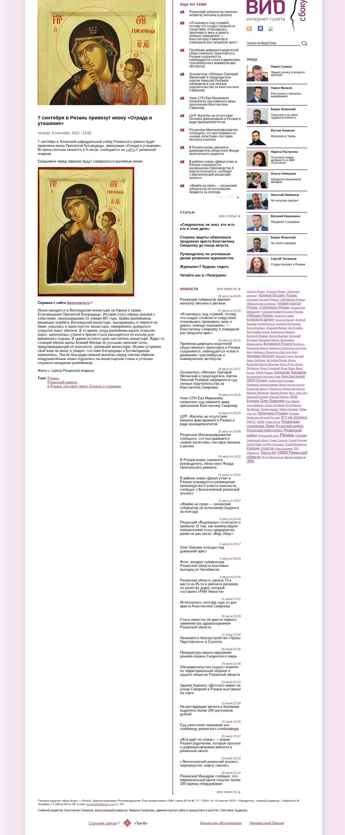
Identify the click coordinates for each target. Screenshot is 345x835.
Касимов (298, 372)
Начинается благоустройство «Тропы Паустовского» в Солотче (210, 640)
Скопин (253, 448)
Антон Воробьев (256, 328)
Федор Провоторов (272, 457)
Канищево (282, 372)
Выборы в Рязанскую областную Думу (276, 352)
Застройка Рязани (277, 360)
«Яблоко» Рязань (260, 315)
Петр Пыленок (293, 405)
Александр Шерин (260, 319)
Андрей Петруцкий (288, 323)
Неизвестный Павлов (267, 823)
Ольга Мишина (255, 405)
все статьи (228, 216)
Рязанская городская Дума (273, 423)
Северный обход (257, 440)
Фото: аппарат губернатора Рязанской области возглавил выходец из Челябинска (204, 565)
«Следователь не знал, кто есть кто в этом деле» (207, 227)
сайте (132, 150)
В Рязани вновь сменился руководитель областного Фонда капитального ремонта (214, 151)
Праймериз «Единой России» (263, 417)
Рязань (53, 378)
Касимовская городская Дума (263, 376)
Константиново (293, 376)
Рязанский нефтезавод (264, 430)
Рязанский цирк (268, 435)
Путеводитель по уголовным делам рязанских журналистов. (207, 256)
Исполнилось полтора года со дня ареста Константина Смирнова (208, 604)
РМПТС (251, 421)
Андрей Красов (266, 324)
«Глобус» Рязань (276, 291)
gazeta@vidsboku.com (102, 804)
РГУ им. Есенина (294, 417)
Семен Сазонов (279, 440)
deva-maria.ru (80, 303)
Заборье (259, 360)
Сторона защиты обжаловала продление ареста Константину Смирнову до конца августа (207, 241)
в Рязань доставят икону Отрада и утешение (84, 386)
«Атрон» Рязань (256, 291)
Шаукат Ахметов (295, 457)
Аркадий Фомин (276, 327)
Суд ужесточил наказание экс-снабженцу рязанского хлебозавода (209, 727)
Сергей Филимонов (296, 444)
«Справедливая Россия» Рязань (282, 311)
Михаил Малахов (258, 392)
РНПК (260, 421)
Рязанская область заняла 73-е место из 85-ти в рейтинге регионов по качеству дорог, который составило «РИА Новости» (209, 586)
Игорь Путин (287, 364)
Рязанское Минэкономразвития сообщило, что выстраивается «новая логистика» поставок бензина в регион (213, 134)
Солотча (267, 448)
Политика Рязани (272, 413)
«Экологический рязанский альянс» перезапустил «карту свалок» (209, 763)
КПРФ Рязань (264, 372)
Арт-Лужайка (295, 328)
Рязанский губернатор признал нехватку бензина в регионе (213, 13)
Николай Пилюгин (279, 397)
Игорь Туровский (270, 368)
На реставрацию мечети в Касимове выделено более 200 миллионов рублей (209, 710)
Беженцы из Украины (283, 332)
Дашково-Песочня (260, 356)
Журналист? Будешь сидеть (204, 267)
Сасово (301, 435)
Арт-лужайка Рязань (258, 332)
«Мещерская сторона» (261, 303)
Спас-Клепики (283, 448)
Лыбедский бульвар (281, 380)
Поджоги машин (269, 409)
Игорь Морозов (269, 364)
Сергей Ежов (254, 444)
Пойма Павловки (288, 409)
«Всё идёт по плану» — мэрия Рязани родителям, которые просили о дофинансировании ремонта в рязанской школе (210, 745)
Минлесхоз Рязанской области (287, 388)
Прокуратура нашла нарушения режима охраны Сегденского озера (208, 654)
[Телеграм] (271, 30)
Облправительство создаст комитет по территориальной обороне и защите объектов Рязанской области (210, 671)
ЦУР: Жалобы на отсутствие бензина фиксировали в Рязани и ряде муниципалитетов (215, 119)
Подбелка (253, 409)
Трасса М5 (268, 453)
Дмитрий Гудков (284, 356)
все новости (227, 289)
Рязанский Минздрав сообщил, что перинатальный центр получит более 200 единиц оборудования (210, 780)
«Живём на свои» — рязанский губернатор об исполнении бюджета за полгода (213, 189)
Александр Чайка (284, 315)
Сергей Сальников (273, 444)
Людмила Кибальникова (262, 384)
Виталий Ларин (269, 339)
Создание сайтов (104, 823)
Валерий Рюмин (257, 335)
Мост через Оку (298, 392)
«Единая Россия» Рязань (277, 295)
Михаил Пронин (279, 392)
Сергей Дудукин (298, 440)
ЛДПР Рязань (257, 380)
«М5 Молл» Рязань (292, 299)
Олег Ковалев (272, 401)
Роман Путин (272, 422)
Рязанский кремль (62, 382)
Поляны (294, 413)
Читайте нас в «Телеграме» (203, 275)
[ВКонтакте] (260, 30)
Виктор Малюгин (278, 336)
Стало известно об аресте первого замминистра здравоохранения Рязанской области (208, 623)
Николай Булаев (257, 396)
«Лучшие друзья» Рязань (263, 299)
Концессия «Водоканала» (221, 823)
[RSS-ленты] (249, 30)
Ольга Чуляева (274, 405)
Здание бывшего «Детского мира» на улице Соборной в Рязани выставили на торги (210, 689)
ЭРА (250, 461)
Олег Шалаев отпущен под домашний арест (202, 549)
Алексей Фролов (284, 319)
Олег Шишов (292, 401)
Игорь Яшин (288, 368)
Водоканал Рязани (278, 344)
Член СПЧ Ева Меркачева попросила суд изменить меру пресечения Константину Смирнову (212, 103)
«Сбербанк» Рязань (274, 307)
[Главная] (277, 32)
